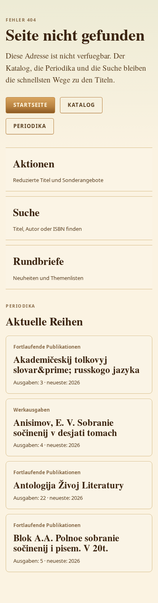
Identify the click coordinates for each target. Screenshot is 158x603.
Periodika (29, 126)
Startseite (30, 104)
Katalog (81, 104)
